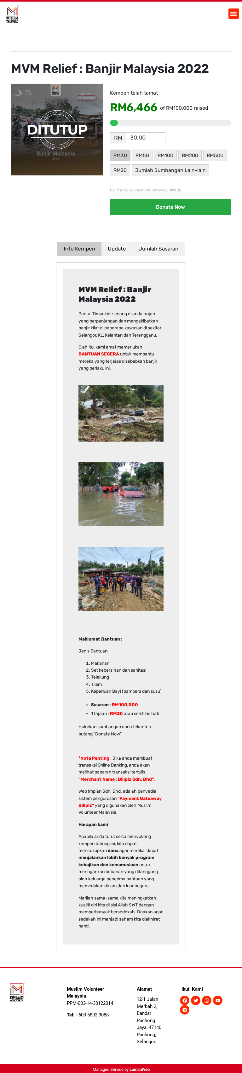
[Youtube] (217, 1000)
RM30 (120, 155)
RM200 (190, 155)
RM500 (215, 155)
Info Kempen (79, 248)
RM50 (142, 155)
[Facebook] (184, 1000)
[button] (233, 13)
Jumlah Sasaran (158, 248)
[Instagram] (206, 1000)
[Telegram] (184, 1010)
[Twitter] (195, 1000)
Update (117, 248)
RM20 (120, 170)
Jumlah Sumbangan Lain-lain (170, 170)
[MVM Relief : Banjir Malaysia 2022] (57, 129)
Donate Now (170, 207)
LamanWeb (140, 1069)
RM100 (165, 155)
